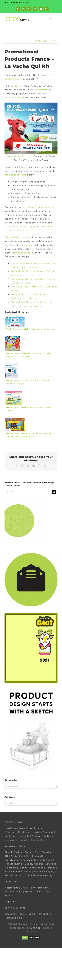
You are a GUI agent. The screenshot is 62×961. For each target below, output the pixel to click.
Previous (41, 40)
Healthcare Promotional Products (25, 828)
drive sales (25, 245)
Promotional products (18, 237)
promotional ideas (22, 252)
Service (9, 895)
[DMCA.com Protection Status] (31, 937)
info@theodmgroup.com (17, 2)
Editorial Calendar (15, 907)
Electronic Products (17, 832)
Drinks (25, 887)
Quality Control (34, 863)
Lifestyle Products (42, 832)
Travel (47, 891)
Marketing (42, 913)
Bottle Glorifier (14, 875)
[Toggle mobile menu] (56, 19)
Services (10, 846)
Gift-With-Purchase (31, 867)
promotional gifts (15, 97)
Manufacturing (13, 863)
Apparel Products (42, 836)
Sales (31, 913)
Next (52, 40)
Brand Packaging (44, 871)
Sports (29, 891)
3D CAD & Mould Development (23, 856)
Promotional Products (20, 156)
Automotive (11, 887)
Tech (38, 891)
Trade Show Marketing (39, 875)
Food (19, 891)
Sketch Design (13, 852)
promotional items (15, 174)
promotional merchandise (38, 207)
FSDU (27, 871)
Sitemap (36, 927)
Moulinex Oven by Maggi (20, 226)
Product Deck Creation (38, 852)
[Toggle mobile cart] (50, 19)
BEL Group (41, 89)
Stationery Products (17, 836)
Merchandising (13, 917)
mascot (14, 85)
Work (22, 846)
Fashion (9, 891)
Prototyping (12, 859)
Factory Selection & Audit (36, 859)
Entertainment (40, 887)
